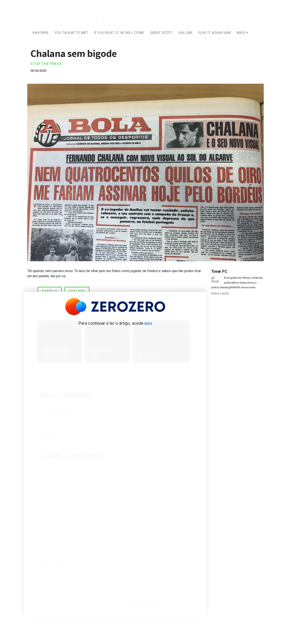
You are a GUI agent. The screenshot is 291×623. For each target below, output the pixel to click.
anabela (50, 291)
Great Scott (161, 32)
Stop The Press (46, 63)
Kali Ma (185, 32)
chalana (77, 291)
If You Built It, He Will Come (119, 32)
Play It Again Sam (214, 32)
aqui (148, 323)
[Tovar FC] (65, 18)
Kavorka (40, 32)
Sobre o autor (220, 293)
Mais (241, 32)
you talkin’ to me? (71, 32)
